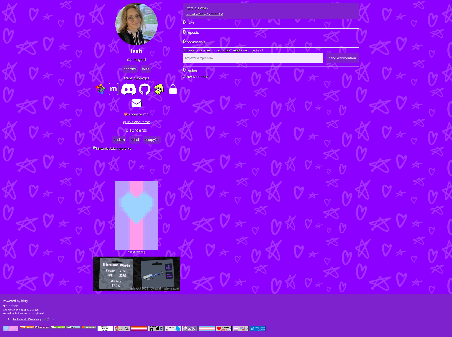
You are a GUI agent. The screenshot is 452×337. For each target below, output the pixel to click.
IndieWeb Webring (27, 319)
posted (204, 14)
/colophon (10, 306)
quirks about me (136, 122)
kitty (24, 301)
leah (136, 51)
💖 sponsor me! (136, 114)
